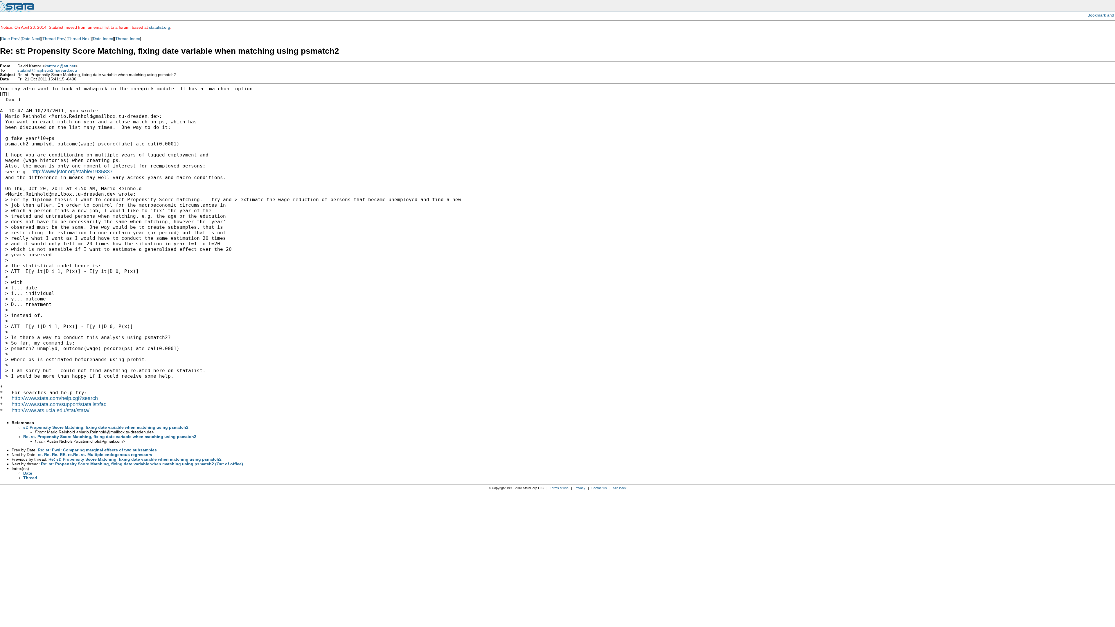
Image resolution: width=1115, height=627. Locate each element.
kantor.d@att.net (60, 66)
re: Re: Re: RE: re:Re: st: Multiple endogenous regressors (95, 454)
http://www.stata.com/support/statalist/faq (59, 404)
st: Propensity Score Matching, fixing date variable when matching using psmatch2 (105, 427)
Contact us (599, 488)
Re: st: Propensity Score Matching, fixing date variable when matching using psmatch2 (109, 436)
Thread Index (127, 38)
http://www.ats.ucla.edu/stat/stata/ (50, 410)
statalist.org (159, 27)
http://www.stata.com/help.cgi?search (55, 398)
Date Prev (10, 38)
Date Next (31, 38)
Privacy (580, 488)
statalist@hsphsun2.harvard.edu (47, 70)
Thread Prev (53, 38)
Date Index (103, 38)
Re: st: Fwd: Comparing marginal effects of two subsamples (97, 450)
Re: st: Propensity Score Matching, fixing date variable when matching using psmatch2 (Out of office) (142, 464)
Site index (620, 488)
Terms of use (559, 488)
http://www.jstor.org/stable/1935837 (72, 171)
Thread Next (79, 38)
